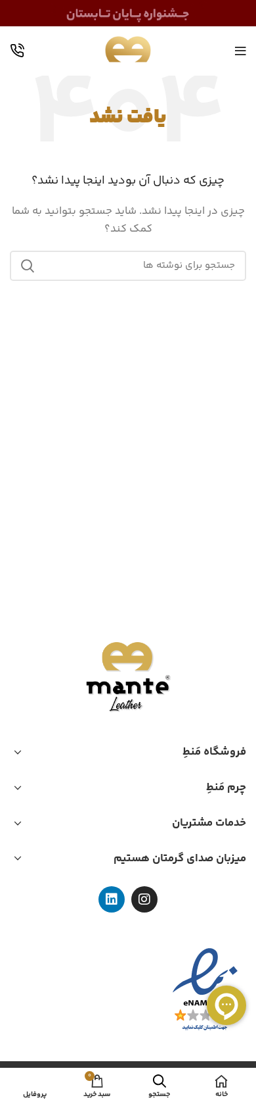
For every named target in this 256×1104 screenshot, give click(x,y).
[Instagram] (144, 899)
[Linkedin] (111, 899)
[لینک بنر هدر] (128, 13)
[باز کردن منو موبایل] (240, 51)
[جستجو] (27, 266)
